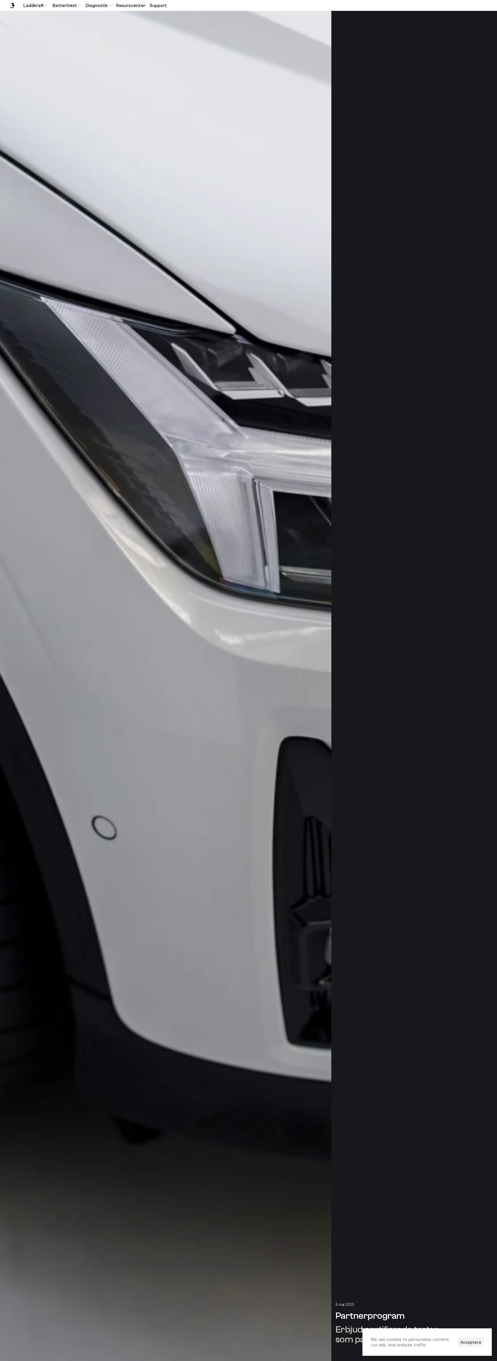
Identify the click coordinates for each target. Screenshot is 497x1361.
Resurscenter (130, 5)
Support (158, 5)
